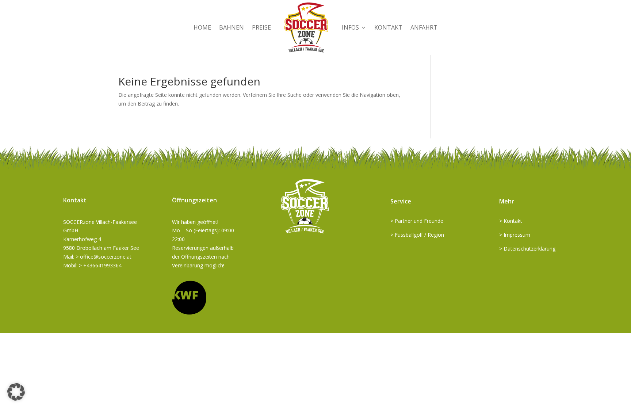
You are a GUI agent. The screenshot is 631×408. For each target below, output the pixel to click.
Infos (350, 27)
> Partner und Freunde (416, 220)
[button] (16, 392)
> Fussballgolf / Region (417, 234)
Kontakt (388, 27)
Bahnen (231, 27)
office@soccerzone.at (105, 256)
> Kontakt (510, 220)
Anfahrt (423, 27)
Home (202, 27)
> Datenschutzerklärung (527, 248)
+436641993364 (102, 265)
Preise (261, 27)
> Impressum (514, 234)
